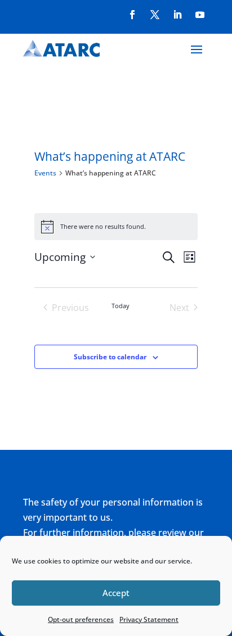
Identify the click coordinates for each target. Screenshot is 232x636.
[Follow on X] (155, 15)
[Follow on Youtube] (200, 15)
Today (120, 305)
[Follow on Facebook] (132, 15)
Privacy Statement (149, 619)
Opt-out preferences (81, 619)
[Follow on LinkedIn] (177, 15)
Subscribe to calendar (110, 357)
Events (45, 173)
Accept (116, 592)
